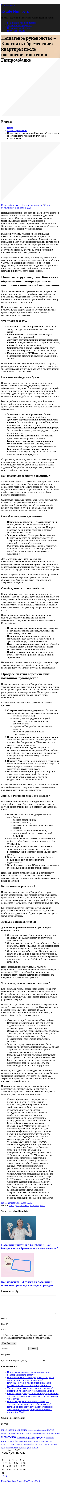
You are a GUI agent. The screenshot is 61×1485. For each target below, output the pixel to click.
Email (4, 1324)
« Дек (4, 1476)
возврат (31, 1430)
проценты (4, 1444)
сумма (29, 1448)
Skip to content (8, 5)
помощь (43, 1441)
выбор (38, 1430)
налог (4, 1440)
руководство (25, 1444)
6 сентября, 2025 (23, 207)
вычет (50, 1429)
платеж (20, 1441)
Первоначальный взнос (19, 28)
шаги (42, 1205)
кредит (40, 1437)
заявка (57, 1433)
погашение (28, 1441)
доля (27, 1433)
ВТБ (2, 1430)
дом (32, 1433)
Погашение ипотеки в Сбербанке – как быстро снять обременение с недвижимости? (29, 1246)
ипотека (24, 1205)
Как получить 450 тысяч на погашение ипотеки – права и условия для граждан (27, 1283)
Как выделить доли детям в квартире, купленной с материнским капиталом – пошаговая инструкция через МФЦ (32, 1396)
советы (53, 1444)
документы (14, 1433)
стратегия (14, 1447)
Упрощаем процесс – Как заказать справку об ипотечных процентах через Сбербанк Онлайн (30, 1389)
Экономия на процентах (19, 25)
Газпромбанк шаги (10, 205)
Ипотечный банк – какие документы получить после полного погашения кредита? (30, 1378)
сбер (31, 1444)
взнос (24, 1429)
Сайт (3, 1329)
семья (40, 1444)
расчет (12, 1444)
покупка (35, 1441)
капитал (20, 1438)
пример (50, 1441)
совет (46, 1444)
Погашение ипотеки (32, 205)
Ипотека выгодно (16, 30)
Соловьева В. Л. (23, 1203)
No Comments (8, 1203)
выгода (43, 1430)
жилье (42, 1432)
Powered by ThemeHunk (28, 1481)
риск (18, 1444)
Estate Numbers (15, 11)
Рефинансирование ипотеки (21, 22)
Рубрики (5, 1360)
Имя (4, 1318)
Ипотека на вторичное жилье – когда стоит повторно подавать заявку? (29, 1373)
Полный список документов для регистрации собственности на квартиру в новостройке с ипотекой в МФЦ (30, 1409)
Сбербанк (10, 1430)
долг (17, 1205)
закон (52, 1433)
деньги (4, 1433)
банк (11, 1205)
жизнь (36, 1433)
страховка (22, 1448)
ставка (8, 1448)
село (35, 1444)
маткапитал (50, 1438)
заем (48, 1433)
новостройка (12, 1441)
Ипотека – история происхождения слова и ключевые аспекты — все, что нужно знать (29, 1384)
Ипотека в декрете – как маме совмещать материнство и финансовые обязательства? (29, 1402)
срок (3, 1447)
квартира (34, 1205)
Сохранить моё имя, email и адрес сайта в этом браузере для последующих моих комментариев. (26, 1336)
